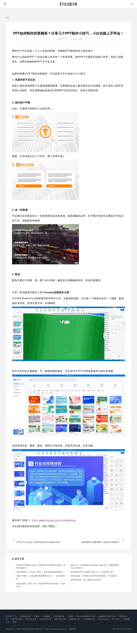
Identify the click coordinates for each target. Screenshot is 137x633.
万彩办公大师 (103, 619)
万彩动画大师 (58, 616)
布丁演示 (115, 619)
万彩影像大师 (74, 619)
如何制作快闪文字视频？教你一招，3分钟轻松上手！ (93, 571)
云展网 (70, 616)
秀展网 (36, 616)
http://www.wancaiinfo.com (56, 628)
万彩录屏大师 (45, 619)
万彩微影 (46, 616)
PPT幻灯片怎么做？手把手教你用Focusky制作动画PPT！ (39, 540)
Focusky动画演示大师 (86, 616)
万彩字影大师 (16, 619)
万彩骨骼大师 (59, 619)
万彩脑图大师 (88, 619)
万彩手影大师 (30, 619)
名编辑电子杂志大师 (106, 616)
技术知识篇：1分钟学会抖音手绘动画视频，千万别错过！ (95, 575)
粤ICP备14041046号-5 (121, 628)
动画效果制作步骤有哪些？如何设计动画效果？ (100, 540)
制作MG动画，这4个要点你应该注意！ (87, 579)
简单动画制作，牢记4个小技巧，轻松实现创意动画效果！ (40, 571)
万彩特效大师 (25, 616)
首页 (7, 17)
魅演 (14, 622)
